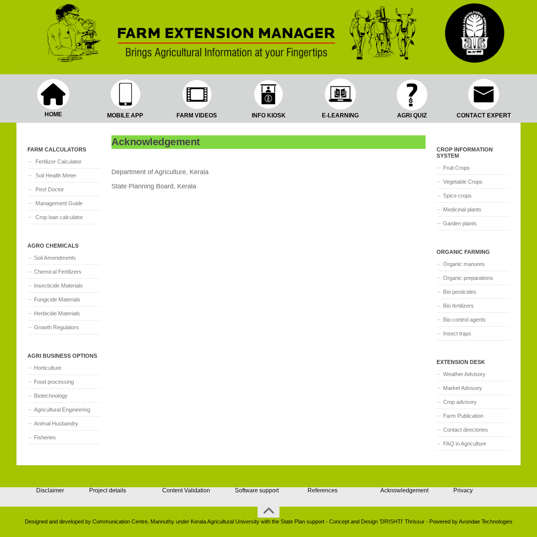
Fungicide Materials (57, 299)
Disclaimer (50, 490)
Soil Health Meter (55, 175)
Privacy (463, 490)
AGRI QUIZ (412, 115)
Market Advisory (462, 388)
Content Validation (186, 490)
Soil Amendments (55, 258)
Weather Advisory (464, 374)
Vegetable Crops (463, 182)
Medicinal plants (462, 209)
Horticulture (47, 368)
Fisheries (45, 437)
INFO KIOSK (269, 115)
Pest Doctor (49, 189)
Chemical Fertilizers (57, 271)
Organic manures (464, 264)
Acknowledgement (404, 490)
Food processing (54, 382)
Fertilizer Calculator (57, 161)
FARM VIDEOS (196, 115)
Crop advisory (460, 402)
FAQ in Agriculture (464, 443)
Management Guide (58, 203)
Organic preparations (468, 278)
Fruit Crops (456, 168)
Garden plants (460, 223)
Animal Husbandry (56, 423)
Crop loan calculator (58, 217)
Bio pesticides (459, 292)
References (323, 490)
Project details (107, 490)
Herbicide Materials (57, 313)
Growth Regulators (56, 327)
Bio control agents (464, 319)
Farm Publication (463, 416)
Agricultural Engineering (62, 409)
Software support (257, 490)
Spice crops (457, 195)
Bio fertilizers (458, 306)
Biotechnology (51, 396)
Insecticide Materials (58, 285)
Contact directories (465, 430)
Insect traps (457, 333)
